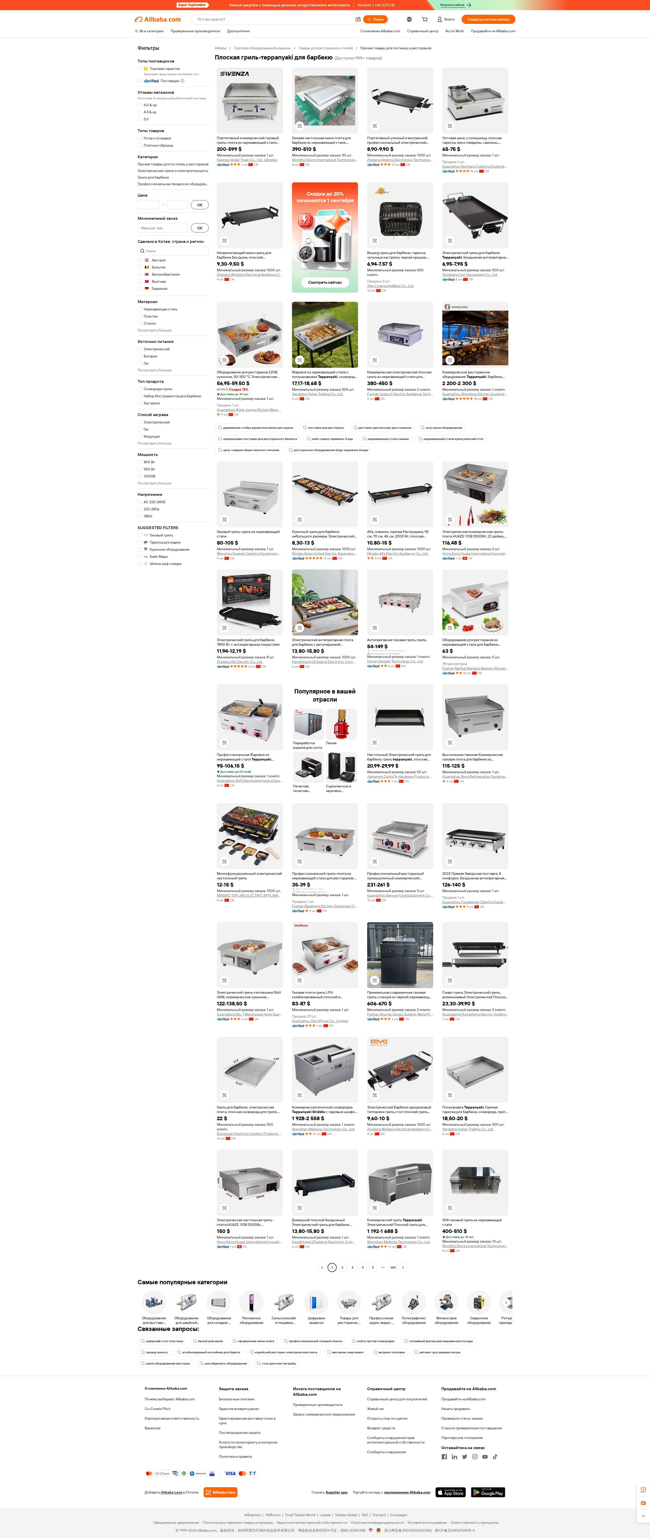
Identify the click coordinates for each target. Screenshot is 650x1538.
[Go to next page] (403, 1267)
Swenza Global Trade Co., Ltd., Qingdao (247, 160)
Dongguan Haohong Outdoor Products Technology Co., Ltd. (250, 1134)
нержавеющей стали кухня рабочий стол (453, 439)
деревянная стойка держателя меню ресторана (258, 428)
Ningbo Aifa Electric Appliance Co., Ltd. (397, 553)
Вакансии (152, 1428)
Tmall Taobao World (300, 1515)
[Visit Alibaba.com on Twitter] (465, 1457)
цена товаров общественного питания (251, 450)
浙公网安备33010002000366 (408, 1530)
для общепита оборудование (226, 1363)
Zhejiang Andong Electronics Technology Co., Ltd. (400, 160)
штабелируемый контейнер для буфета (211, 1352)
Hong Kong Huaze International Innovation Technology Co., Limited (475, 553)
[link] (643, 1489)
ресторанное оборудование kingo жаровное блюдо (331, 450)
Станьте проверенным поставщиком (471, 1428)
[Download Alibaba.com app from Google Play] (488, 1492)
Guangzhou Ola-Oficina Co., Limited (320, 1021)
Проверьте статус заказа (461, 1418)
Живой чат (375, 1409)
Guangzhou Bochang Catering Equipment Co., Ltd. (475, 166)
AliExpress (253, 1515)
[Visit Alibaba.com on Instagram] (475, 1457)
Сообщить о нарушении (386, 1452)
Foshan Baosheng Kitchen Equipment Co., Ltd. (325, 906)
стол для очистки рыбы (279, 1363)
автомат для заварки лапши (439, 1352)
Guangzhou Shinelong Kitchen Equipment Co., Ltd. (475, 394)
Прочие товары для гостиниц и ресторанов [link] (395, 48)
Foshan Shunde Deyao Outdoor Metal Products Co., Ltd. (400, 1014)
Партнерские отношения (462, 1438)
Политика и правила (235, 1456)
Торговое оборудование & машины (262, 48)
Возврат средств (381, 1428)
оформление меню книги (256, 1341)
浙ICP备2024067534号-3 (455, 1530)
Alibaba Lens (171, 1492)
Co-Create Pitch (158, 1409)
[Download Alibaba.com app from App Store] (450, 1492)
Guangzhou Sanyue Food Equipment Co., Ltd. (400, 895)
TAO (364, 1515)
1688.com (273, 1515)
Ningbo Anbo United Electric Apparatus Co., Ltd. (325, 553)
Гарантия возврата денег (239, 1409)
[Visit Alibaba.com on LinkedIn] (454, 1457)
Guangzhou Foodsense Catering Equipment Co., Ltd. (475, 902)
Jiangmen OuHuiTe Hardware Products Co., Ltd (400, 776)
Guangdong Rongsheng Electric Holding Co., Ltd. (475, 1014)
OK (199, 205)
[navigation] (173, 658)
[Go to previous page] (322, 1267)
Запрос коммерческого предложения (324, 1414)
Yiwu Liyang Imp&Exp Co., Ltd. (390, 286)
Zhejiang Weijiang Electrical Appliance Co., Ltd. (250, 275)
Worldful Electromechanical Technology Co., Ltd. (325, 160)
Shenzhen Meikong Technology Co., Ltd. (323, 1129)
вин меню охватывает (348, 1352)
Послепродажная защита (239, 1433)
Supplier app (337, 1492)
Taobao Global (346, 1515)
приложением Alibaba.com (407, 1492)
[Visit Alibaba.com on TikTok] (495, 1457)
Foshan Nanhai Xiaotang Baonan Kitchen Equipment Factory (475, 668)
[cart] (426, 20)
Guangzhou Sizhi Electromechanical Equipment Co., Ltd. (250, 781)
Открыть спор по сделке (387, 1418)
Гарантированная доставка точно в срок (247, 1420)
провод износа (157, 1352)
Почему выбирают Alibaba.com (170, 1399)
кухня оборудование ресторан (168, 1363)
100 (393, 1267)
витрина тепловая (392, 1352)
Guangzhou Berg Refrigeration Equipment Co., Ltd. (475, 776)
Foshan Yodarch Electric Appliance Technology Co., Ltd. (400, 394)
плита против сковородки (375, 1341)
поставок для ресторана (326, 428)
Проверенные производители (318, 1405)
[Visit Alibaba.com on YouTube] (485, 1457)
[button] (358, 19)
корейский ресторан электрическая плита (286, 1352)
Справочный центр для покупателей (397, 1399)
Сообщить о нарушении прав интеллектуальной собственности (396, 1440)
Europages (398, 1515)
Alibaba (220, 48)
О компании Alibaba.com (166, 1388)
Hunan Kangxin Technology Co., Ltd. (395, 661)
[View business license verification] (370, 1530)
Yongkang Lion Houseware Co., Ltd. (470, 275)
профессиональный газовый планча (315, 1341)
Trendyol (379, 1515)
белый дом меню (210, 1341)
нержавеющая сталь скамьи (388, 439)
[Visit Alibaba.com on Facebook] (444, 1457)
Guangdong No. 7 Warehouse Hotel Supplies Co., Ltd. (250, 1014)
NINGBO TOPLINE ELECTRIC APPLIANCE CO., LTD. (250, 895)
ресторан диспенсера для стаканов (385, 428)
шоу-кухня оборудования (444, 428)
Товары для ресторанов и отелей (325, 48)
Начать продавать (455, 1409)
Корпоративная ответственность (172, 1418)
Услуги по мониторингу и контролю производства (248, 1444)
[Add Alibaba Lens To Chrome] (220, 1492)
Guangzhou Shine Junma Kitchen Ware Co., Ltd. (250, 410)
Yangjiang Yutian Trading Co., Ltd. (317, 394)
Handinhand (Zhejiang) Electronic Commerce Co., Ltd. (325, 662)
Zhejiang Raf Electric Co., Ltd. (240, 662)
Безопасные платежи (236, 1399)
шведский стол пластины (164, 1341)
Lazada (325, 1515)
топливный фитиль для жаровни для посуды (441, 1341)
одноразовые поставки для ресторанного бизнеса (260, 439)
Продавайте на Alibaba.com (463, 1399)
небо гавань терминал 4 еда (332, 439)
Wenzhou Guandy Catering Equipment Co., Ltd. (250, 553)
